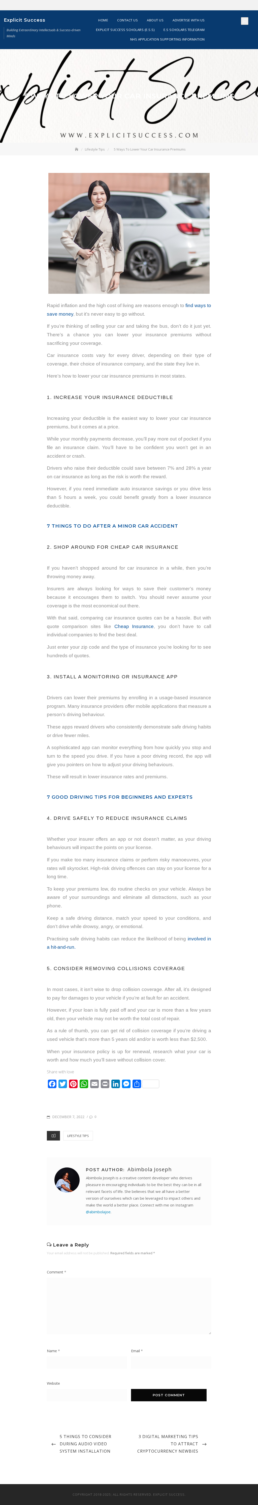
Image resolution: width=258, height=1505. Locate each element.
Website (53, 1383)
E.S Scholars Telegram (184, 29)
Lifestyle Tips (78, 1135)
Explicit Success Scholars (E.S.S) (125, 29)
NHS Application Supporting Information (167, 39)
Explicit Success (24, 20)
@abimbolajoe (98, 1211)
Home (103, 20)
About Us (155, 20)
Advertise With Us (189, 20)
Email (137, 1350)
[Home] (77, 149)
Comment (56, 1272)
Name (53, 1350)
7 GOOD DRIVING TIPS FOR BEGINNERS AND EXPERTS (120, 797)
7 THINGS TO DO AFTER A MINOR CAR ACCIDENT (112, 526)
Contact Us (127, 20)
